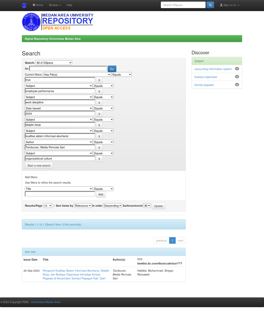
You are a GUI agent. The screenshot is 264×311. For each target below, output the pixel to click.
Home (39, 5)
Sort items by (64, 205)
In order (97, 205)
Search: (30, 63)
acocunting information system (213, 69)
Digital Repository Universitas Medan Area (53, 39)
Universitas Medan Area (45, 302)
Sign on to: (230, 5)
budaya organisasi (206, 77)
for (27, 68)
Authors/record (133, 205)
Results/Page (33, 205)
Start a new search (38, 165)
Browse (54, 5)
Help (69, 5)
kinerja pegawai (204, 85)
